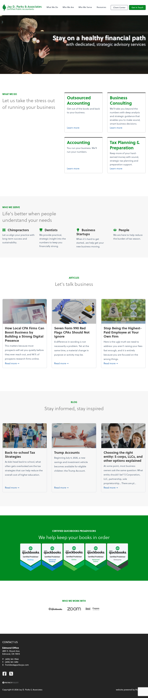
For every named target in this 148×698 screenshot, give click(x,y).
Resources (101, 7)
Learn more (83, 127)
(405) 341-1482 (11, 661)
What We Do (52, 7)
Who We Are (68, 7)
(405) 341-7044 (12, 659)
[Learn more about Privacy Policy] (10, 683)
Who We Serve (85, 7)
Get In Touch (137, 7)
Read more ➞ (24, 363)
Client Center (119, 7)
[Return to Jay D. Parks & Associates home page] (22, 7)
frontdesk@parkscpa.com (17, 664)
